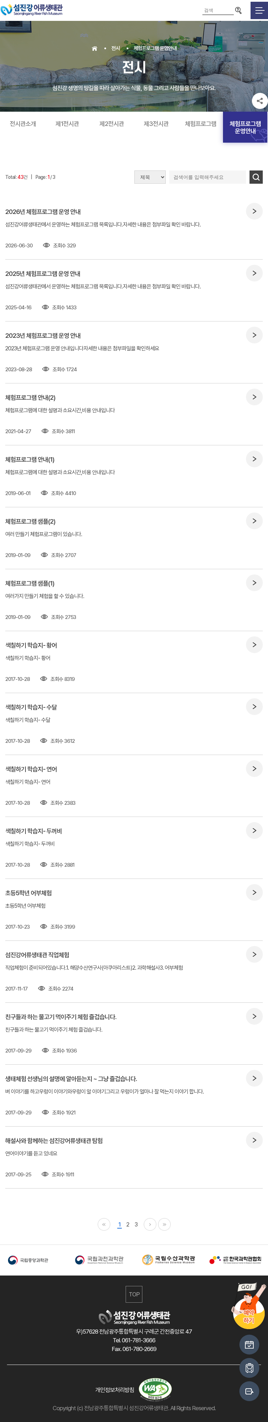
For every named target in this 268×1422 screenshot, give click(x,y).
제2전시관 (111, 123)
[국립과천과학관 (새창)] (100, 1260)
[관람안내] (249, 1345)
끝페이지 (164, 1224)
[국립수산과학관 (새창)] (167, 1260)
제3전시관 (156, 123)
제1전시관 (67, 123)
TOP (134, 1294)
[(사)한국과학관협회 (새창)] (234, 1260)
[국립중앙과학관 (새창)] (33, 1260)
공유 (260, 101)
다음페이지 (150, 1224)
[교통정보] (249, 1368)
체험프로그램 (200, 123)
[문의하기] (249, 1391)
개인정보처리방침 (114, 1390)
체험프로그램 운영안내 (155, 48)
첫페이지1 (104, 1224)
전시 (115, 48)
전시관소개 (23, 123)
